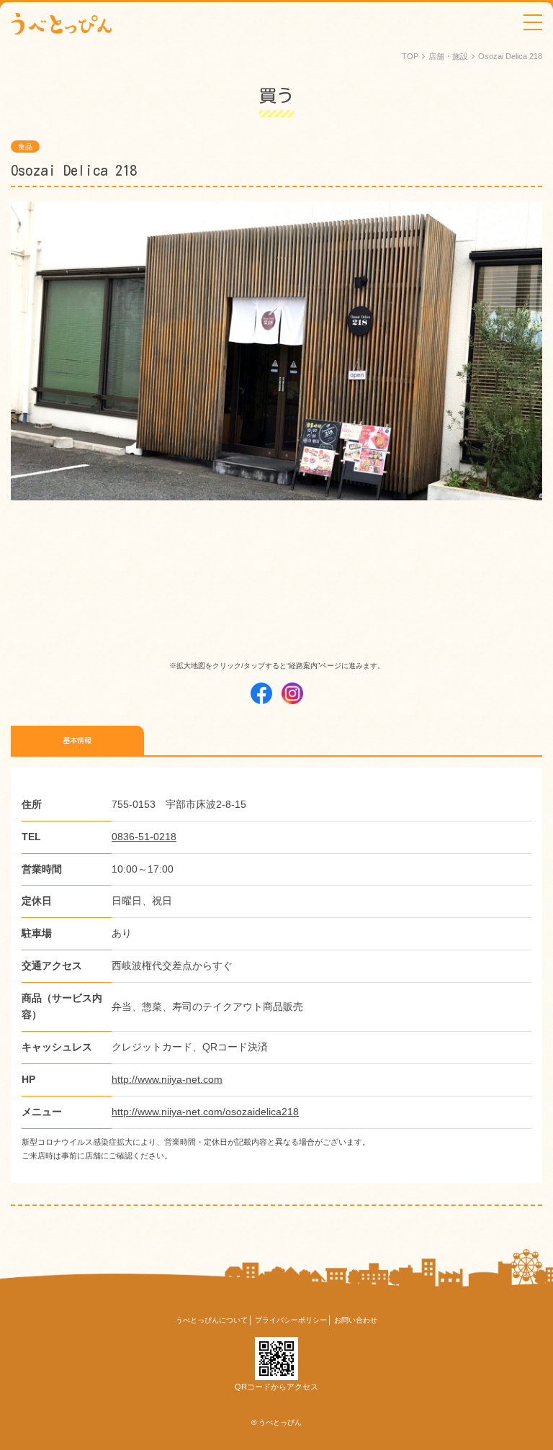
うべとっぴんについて (212, 1320)
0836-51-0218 (144, 836)
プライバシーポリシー (291, 1320)
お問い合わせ (355, 1320)
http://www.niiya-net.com (167, 1079)
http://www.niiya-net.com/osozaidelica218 (205, 1111)
